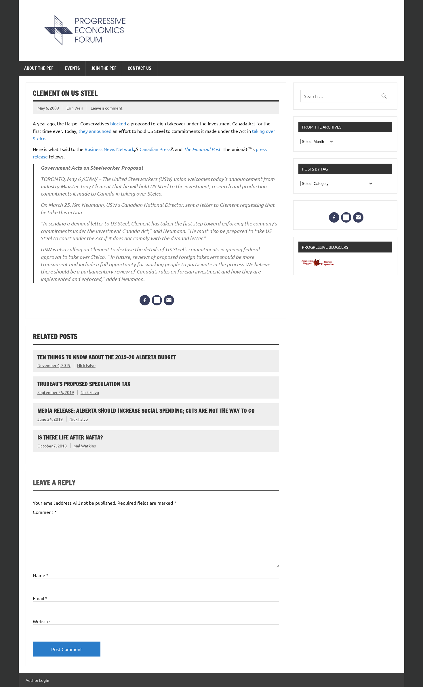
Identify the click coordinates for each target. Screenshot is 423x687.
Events (72, 68)
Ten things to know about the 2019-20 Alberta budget (106, 357)
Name (41, 575)
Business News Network (109, 149)
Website (41, 621)
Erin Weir (74, 107)
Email (40, 598)
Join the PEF (104, 68)
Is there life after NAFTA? (70, 437)
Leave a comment (107, 107)
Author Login (37, 680)
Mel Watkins (84, 445)
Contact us (139, 68)
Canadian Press (155, 149)
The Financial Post (202, 149)
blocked (118, 123)
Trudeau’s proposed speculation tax (83, 384)
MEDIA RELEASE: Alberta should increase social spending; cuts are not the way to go (146, 410)
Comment (45, 512)
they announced (95, 131)
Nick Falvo (86, 365)
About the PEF (38, 68)
